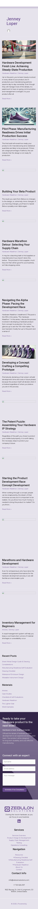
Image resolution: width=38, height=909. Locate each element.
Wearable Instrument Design (13, 678)
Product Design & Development (19, 838)
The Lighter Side (8, 704)
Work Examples (8, 707)
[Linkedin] (19, 821)
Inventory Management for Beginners (18, 624)
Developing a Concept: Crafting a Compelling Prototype (16, 366)
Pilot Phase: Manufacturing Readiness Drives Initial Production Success (19, 132)
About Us (19, 867)
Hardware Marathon (9, 73)
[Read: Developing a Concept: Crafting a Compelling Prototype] (19, 352)
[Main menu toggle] (33, 3)
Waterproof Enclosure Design (13, 674)
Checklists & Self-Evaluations (12, 697)
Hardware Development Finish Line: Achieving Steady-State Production (17, 66)
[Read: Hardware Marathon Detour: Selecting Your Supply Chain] (19, 228)
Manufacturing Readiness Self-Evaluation (17, 668)
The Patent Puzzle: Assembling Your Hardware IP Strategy (19, 425)
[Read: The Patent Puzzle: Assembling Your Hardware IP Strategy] (19, 409)
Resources (19, 855)
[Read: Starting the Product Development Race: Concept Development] (19, 466)
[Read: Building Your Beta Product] (19, 178)
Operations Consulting (19, 845)
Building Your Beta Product (18, 192)
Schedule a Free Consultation (14, 790)
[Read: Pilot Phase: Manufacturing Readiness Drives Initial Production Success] (19, 116)
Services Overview (19, 835)
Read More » (7, 99)
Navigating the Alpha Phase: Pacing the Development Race (15, 303)
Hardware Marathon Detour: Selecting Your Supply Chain (16, 244)
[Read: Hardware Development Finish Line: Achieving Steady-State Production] (19, 49)
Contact (19, 870)
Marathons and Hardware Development (18, 562)
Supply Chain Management (19, 840)
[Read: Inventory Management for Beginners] (19, 605)
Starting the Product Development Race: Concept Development (16, 481)
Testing (19, 843)
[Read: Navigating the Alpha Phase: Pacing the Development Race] (19, 287)
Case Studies (7, 694)
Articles (4, 630)
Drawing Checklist (8, 671)
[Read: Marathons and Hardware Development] (19, 537)
